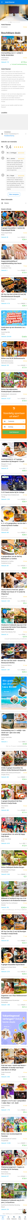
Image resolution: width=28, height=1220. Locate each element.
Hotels (19, 1218)
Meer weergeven (14, 194)
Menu (25, 1218)
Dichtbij (8, 1218)
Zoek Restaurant (14, 432)
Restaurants (14, 1218)
